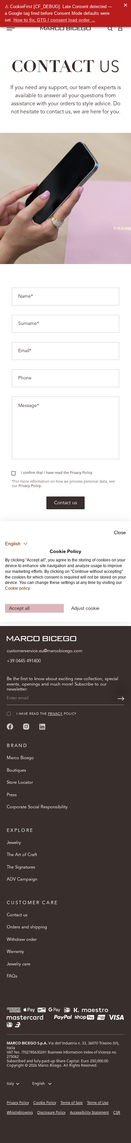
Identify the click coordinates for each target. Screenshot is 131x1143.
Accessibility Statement (89, 1113)
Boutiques (16, 770)
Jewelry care (18, 964)
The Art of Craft (22, 855)
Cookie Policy (44, 1103)
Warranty (15, 952)
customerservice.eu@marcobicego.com (44, 651)
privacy (55, 713)
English (38, 1084)
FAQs (12, 976)
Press (12, 795)
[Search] (105, 29)
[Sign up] (121, 698)
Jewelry (14, 843)
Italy (10, 1084)
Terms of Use (97, 1103)
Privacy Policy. (30, 486)
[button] (16, 544)
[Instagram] (26, 726)
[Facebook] (10, 726)
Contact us (65, 503)
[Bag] (120, 29)
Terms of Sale (71, 1103)
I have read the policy (46, 713)
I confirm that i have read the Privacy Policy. (57, 473)
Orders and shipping (27, 927)
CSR (116, 1113)
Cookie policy (17, 588)
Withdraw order (22, 939)
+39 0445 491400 (24, 661)
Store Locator (20, 782)
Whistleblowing (20, 1113)
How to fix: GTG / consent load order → (54, 20)
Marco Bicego (20, 758)
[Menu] (10, 28)
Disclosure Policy (51, 1113)
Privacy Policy (18, 1103)
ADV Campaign (22, 879)
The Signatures (21, 867)
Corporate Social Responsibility (37, 807)
